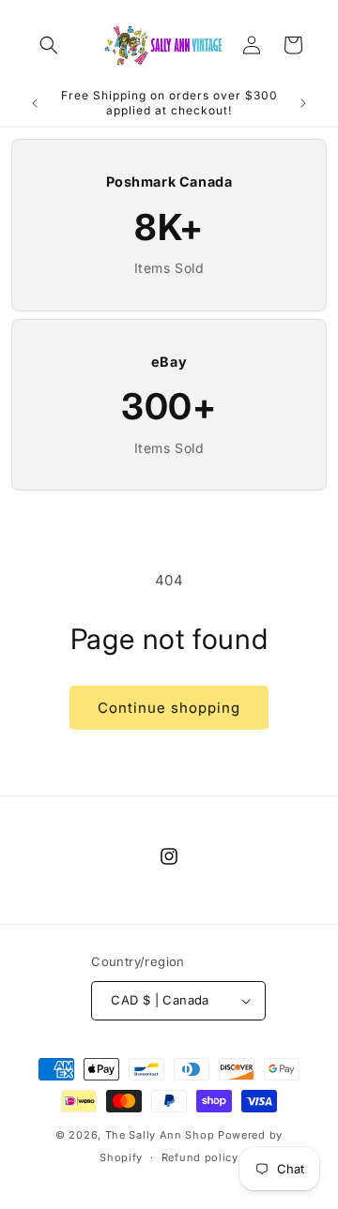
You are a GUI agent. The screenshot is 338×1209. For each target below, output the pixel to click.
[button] (48, 45)
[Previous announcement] (34, 103)
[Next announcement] (303, 103)
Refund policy (199, 1157)
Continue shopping (169, 708)
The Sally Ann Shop (160, 1134)
